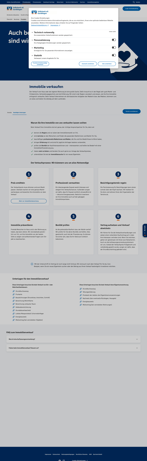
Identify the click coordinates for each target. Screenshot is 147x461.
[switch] (114, 40)
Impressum (54, 25)
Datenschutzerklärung (39, 25)
